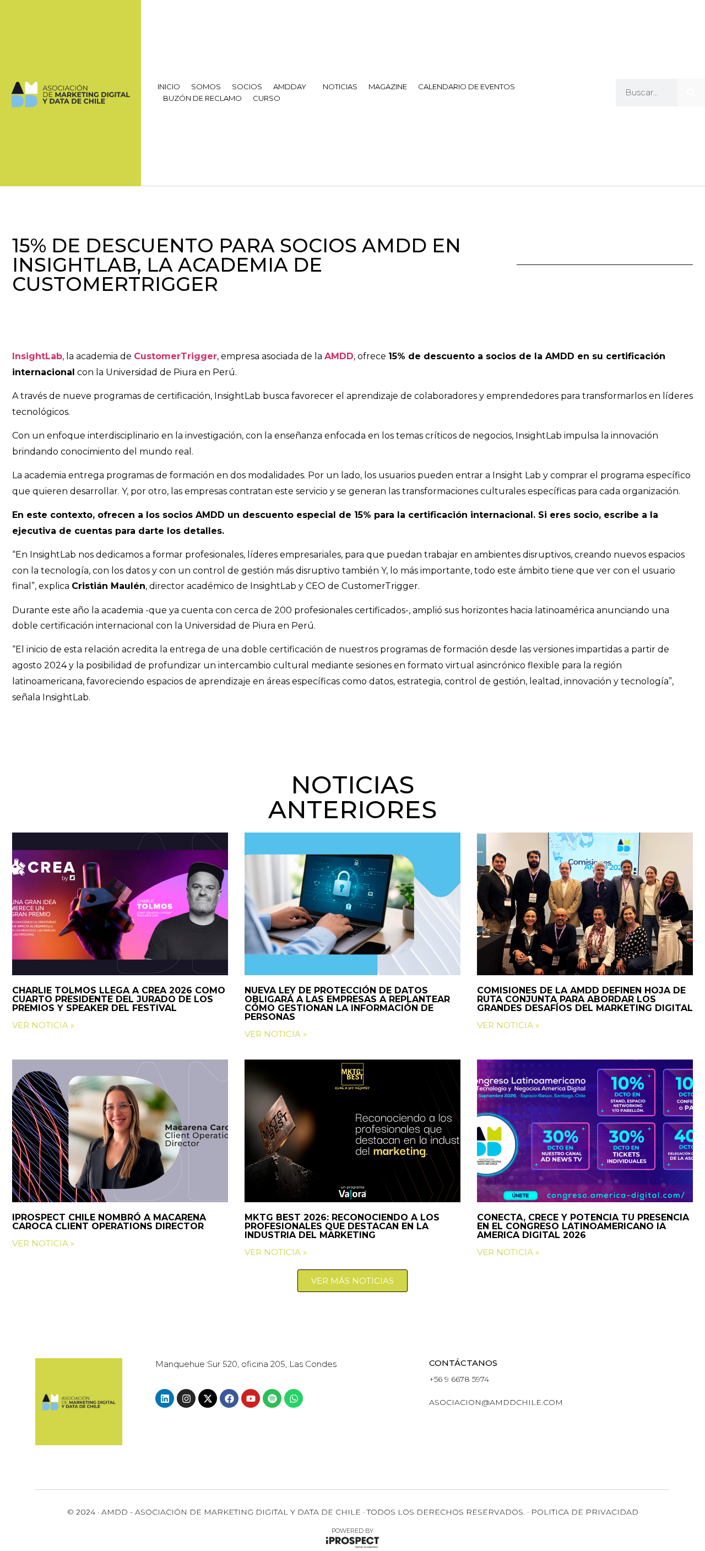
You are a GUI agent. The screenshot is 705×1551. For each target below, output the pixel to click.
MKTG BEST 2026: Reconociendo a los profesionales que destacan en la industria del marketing (342, 1226)
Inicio (169, 86)
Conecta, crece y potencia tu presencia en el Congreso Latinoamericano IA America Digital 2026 (583, 1226)
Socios (247, 86)
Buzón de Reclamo (202, 98)
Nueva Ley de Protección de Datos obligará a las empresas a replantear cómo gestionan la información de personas (347, 1003)
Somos (206, 86)
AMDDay (289, 86)
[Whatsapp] (293, 1398)
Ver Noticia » (43, 1025)
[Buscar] (691, 92)
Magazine (387, 86)
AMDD (339, 356)
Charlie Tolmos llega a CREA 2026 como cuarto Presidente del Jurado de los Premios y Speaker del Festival (118, 999)
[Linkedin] (164, 1398)
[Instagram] (186, 1398)
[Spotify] (272, 1398)
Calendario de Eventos (466, 86)
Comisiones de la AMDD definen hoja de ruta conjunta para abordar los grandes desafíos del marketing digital (585, 999)
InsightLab (37, 356)
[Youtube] (250, 1398)
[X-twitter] (207, 1398)
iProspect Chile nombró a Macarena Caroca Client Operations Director (109, 1221)
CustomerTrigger (175, 356)
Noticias (340, 86)
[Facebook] (229, 1398)
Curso (266, 98)
